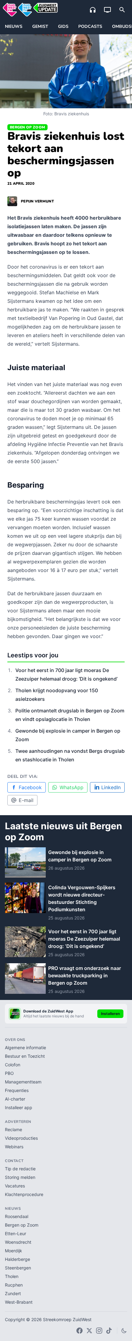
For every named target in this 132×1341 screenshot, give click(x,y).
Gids (63, 26)
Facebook (30, 787)
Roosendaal (16, 1216)
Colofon (12, 1064)
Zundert (13, 1293)
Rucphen (14, 1284)
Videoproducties (21, 1138)
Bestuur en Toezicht (25, 1056)
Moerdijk (13, 1250)
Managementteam (23, 1081)
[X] (89, 1331)
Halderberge (17, 1259)
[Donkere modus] (124, 1331)
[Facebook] (79, 1331)
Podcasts (90, 26)
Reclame (13, 1129)
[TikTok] (109, 1331)
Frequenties (17, 1090)
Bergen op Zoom (27, 127)
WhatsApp (71, 787)
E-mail (26, 800)
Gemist (40, 26)
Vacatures (15, 1185)
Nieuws (13, 26)
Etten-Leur (15, 1233)
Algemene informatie (25, 1047)
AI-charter (15, 1098)
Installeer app (18, 1107)
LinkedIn (111, 787)
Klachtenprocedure (24, 1194)
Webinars (14, 1146)
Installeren (110, 1013)
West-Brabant (19, 1302)
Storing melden (20, 1177)
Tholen (11, 1276)
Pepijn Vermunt (37, 201)
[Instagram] (99, 1331)
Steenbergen (18, 1267)
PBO (9, 1073)
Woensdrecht (18, 1242)
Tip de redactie (20, 1168)
